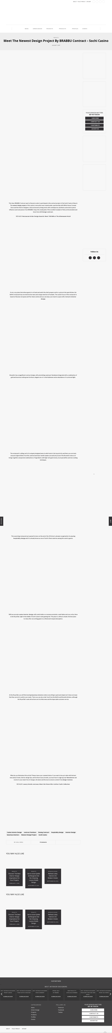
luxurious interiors (13, 835)
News (26, 28)
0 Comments (43, 842)
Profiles (75, 28)
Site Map (24, 1029)
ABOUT (75, 1)
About (8, 1029)
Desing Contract (43, 832)
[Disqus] (43, 953)
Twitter (60, 1012)
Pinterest (61, 1007)
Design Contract (67, 780)
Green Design (37, 28)
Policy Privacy (16, 1029)
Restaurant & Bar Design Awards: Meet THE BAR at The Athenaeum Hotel (46, 216)
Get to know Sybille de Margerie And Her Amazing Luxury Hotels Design (33, 878)
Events (85, 28)
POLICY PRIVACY (82, 1)
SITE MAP (88, 1)
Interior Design (71, 832)
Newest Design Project (28, 835)
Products (62, 28)
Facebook (61, 1010)
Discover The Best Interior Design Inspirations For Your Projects (14, 877)
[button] (110, 994)
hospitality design (57, 832)
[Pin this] (70, 842)
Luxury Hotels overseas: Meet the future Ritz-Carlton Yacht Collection (46, 784)
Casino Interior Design (14, 832)
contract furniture (30, 832)
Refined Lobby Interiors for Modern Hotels (53, 876)
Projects (49, 28)
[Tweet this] (68, 842)
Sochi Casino (43, 835)
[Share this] (65, 842)
